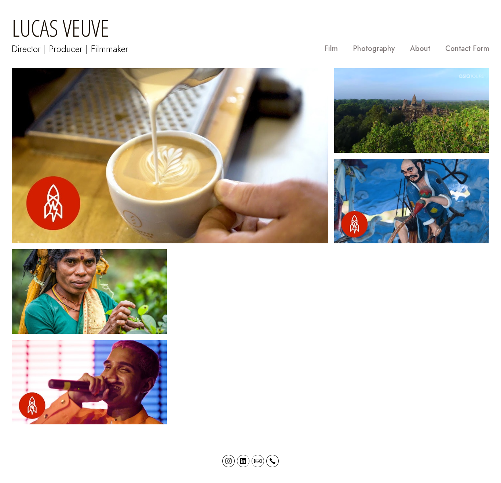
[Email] (258, 461)
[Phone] (272, 461)
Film (331, 48)
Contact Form (467, 48)
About (420, 48)
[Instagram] (228, 461)
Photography (374, 48)
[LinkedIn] (243, 461)
